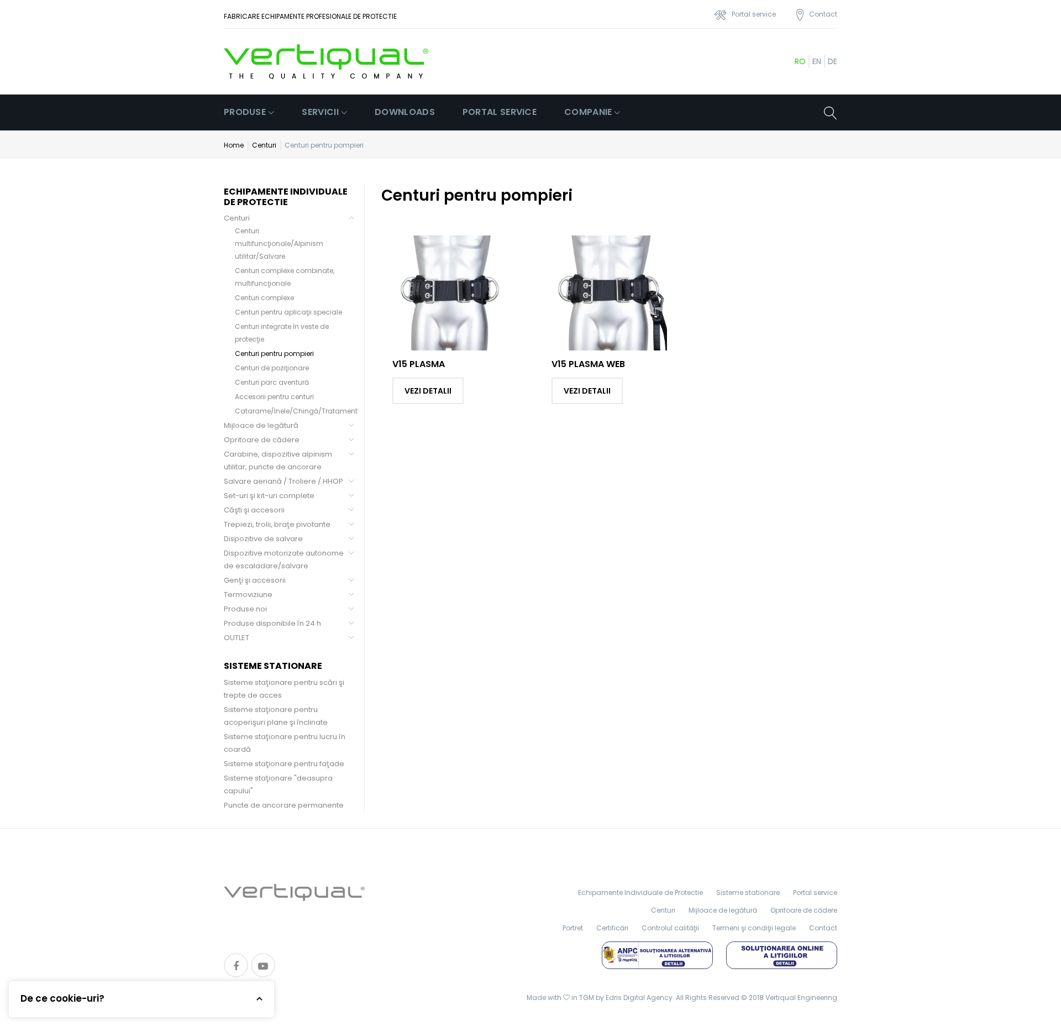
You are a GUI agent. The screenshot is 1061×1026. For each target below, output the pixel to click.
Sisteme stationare (748, 892)
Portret (573, 928)
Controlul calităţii (670, 928)
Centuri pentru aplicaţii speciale (288, 312)
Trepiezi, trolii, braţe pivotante (277, 524)
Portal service (500, 112)
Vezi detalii (428, 390)
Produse (245, 112)
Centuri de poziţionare (272, 368)
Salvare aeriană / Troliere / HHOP (283, 481)
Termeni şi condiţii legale (754, 928)
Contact (823, 928)
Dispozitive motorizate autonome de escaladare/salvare (284, 559)
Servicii (320, 112)
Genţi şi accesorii (255, 580)
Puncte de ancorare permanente (284, 805)
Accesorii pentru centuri (274, 396)
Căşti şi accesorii (254, 510)
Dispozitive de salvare (263, 538)
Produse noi (245, 609)
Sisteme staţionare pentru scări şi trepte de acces (284, 688)
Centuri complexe (264, 297)
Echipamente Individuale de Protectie (640, 892)
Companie (588, 112)
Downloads (405, 112)
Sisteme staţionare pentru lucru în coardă (284, 743)
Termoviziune (248, 594)
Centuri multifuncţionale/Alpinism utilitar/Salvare (279, 243)
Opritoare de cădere (262, 440)
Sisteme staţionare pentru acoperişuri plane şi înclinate (276, 715)
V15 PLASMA (418, 364)
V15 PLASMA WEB (588, 364)
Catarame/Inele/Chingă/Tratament (296, 411)
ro (800, 61)
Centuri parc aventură (272, 382)
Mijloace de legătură (261, 425)
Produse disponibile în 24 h (272, 623)
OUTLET (236, 637)
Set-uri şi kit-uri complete (269, 495)
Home (234, 145)
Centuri (264, 145)
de (832, 61)
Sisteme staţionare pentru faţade (284, 763)
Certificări (612, 928)
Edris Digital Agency (639, 997)
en (816, 61)
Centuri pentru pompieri (274, 353)
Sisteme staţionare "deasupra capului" (278, 784)
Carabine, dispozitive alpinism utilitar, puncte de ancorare (278, 460)
